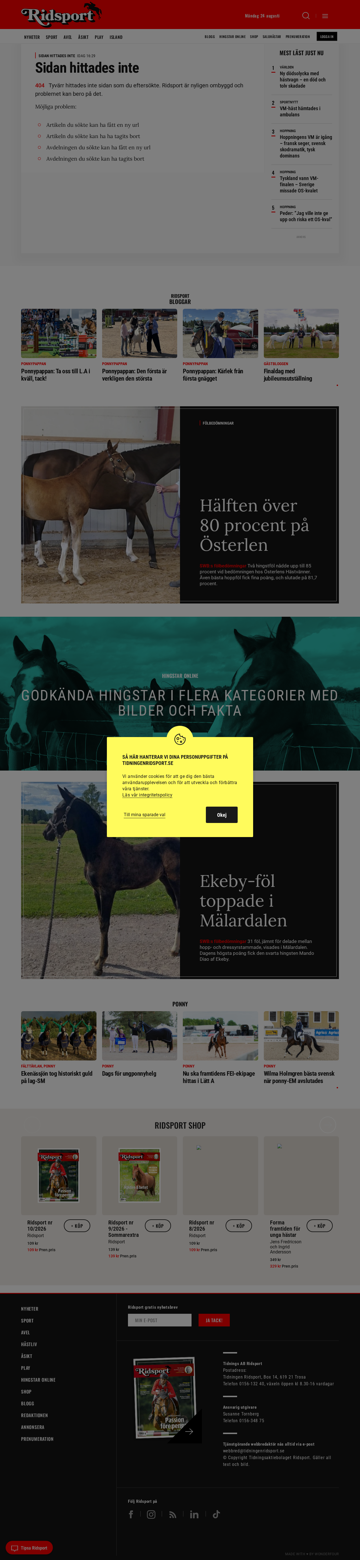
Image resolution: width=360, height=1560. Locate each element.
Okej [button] (221, 815)
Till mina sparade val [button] (144, 814)
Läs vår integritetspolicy (147, 795)
